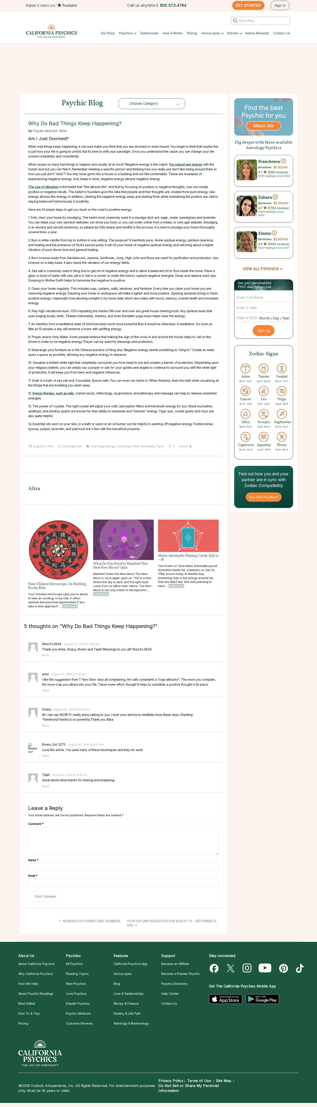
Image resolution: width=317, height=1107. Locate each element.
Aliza (34, 488)
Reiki (136, 446)
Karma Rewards (257, 33)
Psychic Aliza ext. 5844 (50, 130)
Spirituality (148, 446)
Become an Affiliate (175, 964)
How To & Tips (29, 1013)
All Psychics (74, 964)
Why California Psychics (35, 974)
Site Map (223, 1081)
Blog (117, 983)
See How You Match (263, 497)
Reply (45, 655)
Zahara (265, 198)
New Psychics (76, 983)
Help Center (170, 993)
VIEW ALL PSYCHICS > (262, 269)
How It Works (173, 33)
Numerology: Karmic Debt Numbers (91, 921)
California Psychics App (131, 964)
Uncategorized (72, 446)
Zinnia (264, 233)
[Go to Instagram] (247, 968)
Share (183, 446)
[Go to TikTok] (299, 968)
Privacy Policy (170, 1081)
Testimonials (149, 33)
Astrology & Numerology (131, 1023)
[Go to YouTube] (265, 968)
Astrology (97, 446)
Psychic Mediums (78, 1013)
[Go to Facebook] (215, 968)
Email (33, 875)
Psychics (126, 33)
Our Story (108, 33)
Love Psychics (76, 993)
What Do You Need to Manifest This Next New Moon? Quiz (120, 565)
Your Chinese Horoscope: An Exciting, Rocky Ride (57, 586)
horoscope (124, 446)
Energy (110, 446)
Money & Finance (126, 1003)
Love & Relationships (129, 993)
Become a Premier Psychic (180, 974)
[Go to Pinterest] (283, 968)
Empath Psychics (78, 1003)
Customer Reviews (79, 1023)
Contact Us (281, 33)
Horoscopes (210, 33)
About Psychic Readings (35, 993)
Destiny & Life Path (127, 1013)
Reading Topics (77, 974)
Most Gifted (26, 1003)
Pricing (192, 33)
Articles (232, 33)
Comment (36, 824)
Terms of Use (199, 1081)
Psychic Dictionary (174, 983)
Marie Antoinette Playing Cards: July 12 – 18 (188, 558)
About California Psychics (36, 964)
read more (70, 606)
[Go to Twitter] (231, 968)
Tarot (160, 446)
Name (33, 860)
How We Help (28, 983)
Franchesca (269, 161)
